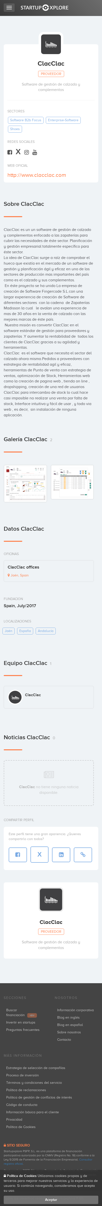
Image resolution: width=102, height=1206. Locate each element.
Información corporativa (75, 1010)
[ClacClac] (25, 483)
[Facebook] (9, 152)
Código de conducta (21, 1105)
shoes (15, 129)
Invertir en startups (20, 1022)
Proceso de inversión (22, 1075)
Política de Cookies (21, 1127)
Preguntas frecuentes (23, 1030)
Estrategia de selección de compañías (35, 1068)
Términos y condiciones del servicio (34, 1083)
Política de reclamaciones (26, 1090)
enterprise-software (63, 120)
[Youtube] (34, 152)
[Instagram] (26, 152)
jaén (8, 631)
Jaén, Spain (19, 575)
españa (25, 631)
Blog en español (70, 1025)
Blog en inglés (68, 1017)
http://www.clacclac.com (36, 175)
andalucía (45, 631)
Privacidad (14, 1119)
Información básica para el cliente (32, 1112)
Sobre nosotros (69, 1032)
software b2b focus (25, 120)
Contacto (64, 1039)
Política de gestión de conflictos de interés (39, 1097)
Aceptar (51, 1200)
